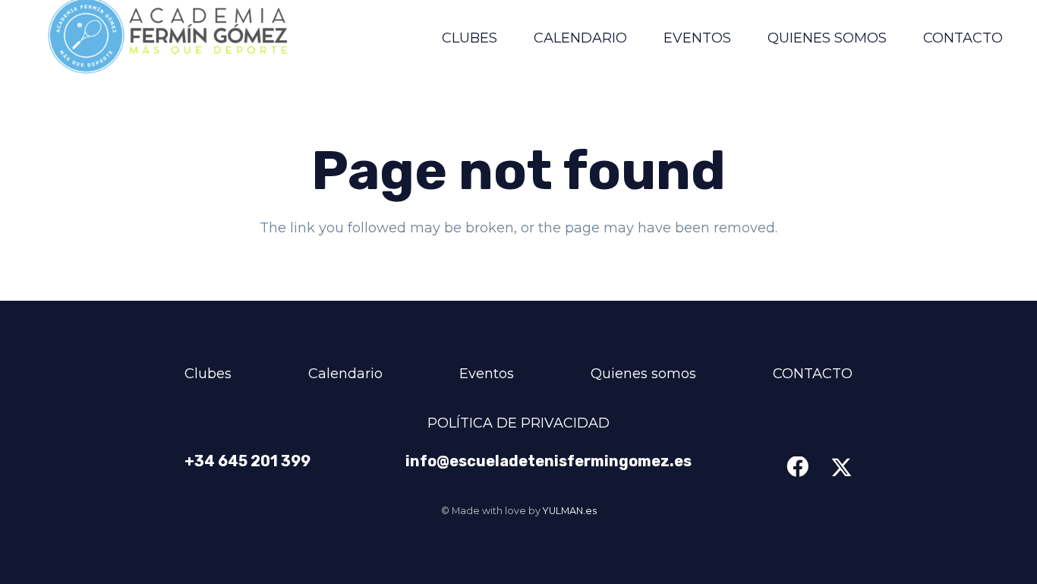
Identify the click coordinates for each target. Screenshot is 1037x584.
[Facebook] (797, 467)
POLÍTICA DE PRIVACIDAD (518, 423)
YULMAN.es (570, 510)
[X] (842, 468)
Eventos (486, 373)
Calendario (345, 373)
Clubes (208, 373)
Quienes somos (643, 373)
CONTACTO (813, 373)
